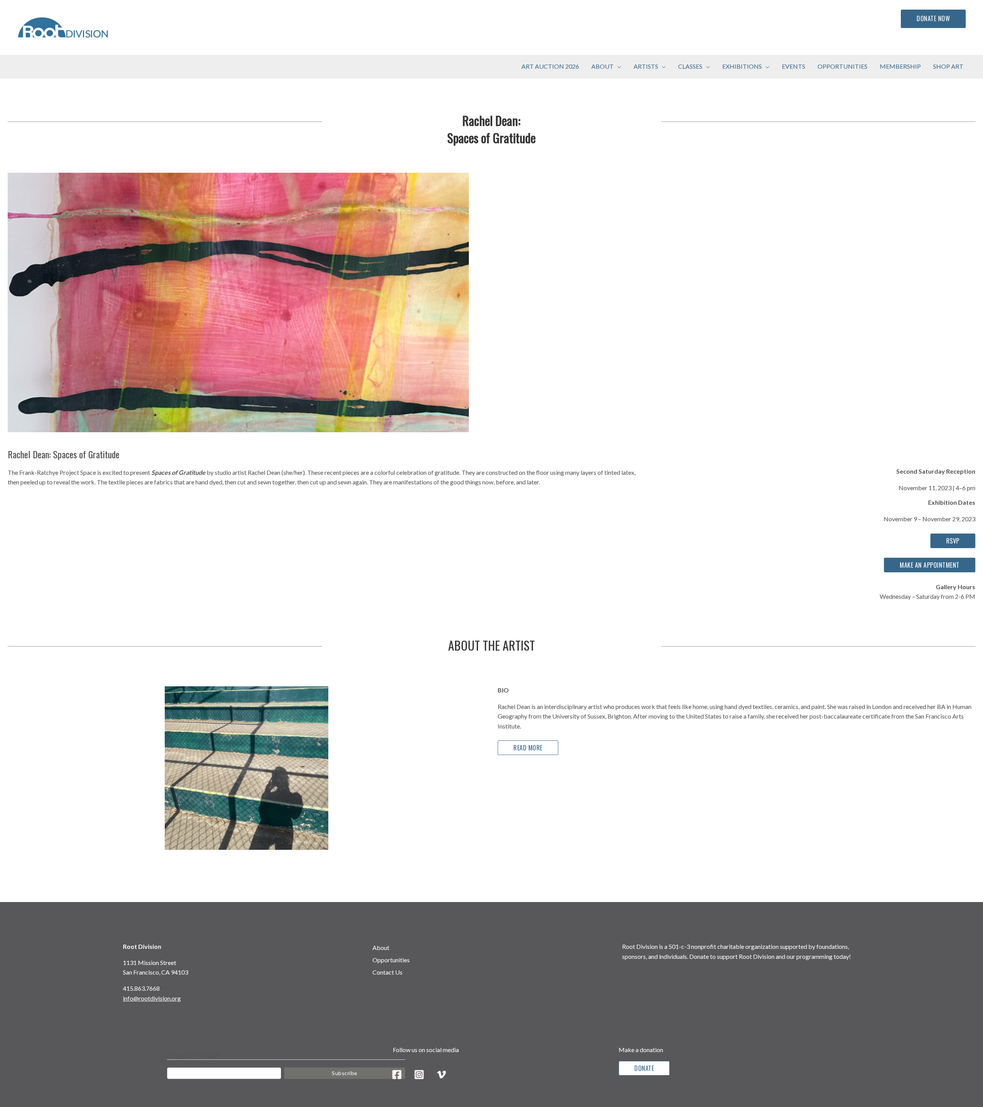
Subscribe (344, 1073)
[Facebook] (397, 1074)
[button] (617, 66)
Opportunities (391, 959)
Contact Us (387, 972)
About (380, 947)
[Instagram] (419, 1074)
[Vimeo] (441, 1074)
